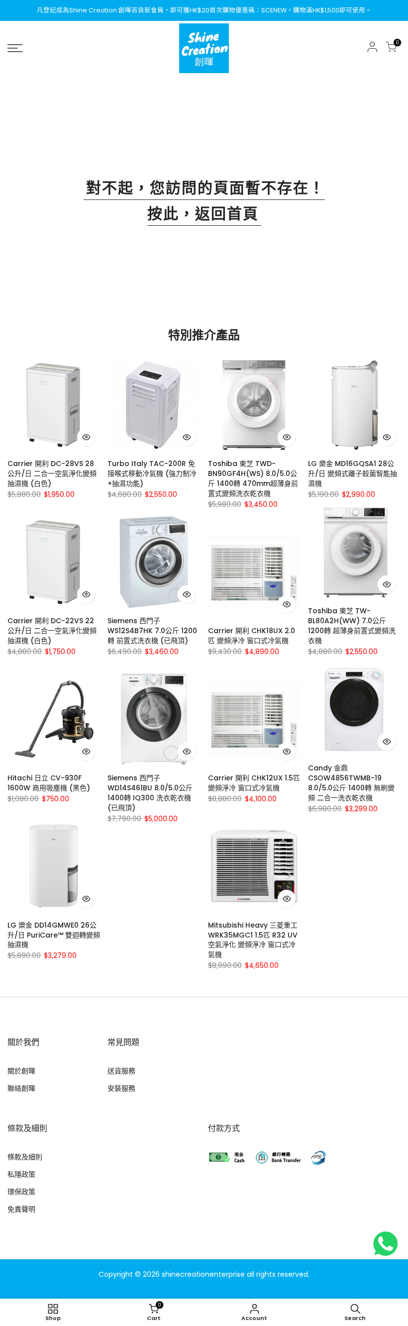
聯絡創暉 (21, 1088)
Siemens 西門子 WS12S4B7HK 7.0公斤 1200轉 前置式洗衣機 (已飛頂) (152, 631)
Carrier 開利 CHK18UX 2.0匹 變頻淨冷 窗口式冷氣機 (251, 636)
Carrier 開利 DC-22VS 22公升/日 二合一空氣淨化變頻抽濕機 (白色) (52, 631)
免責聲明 (21, 1209)
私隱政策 (21, 1174)
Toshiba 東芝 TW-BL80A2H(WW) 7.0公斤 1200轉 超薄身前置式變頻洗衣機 (352, 626)
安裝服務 (121, 1088)
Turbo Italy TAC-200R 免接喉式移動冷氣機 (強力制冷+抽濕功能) (152, 473)
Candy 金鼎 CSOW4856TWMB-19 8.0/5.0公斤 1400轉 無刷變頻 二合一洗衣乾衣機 (351, 783)
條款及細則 (24, 1157)
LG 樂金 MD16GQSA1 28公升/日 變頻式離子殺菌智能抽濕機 (352, 473)
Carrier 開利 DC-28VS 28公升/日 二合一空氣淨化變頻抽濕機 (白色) (52, 473)
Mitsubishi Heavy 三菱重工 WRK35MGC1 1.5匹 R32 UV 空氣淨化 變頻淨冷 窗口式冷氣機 (253, 940)
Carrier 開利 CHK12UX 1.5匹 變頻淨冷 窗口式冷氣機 (254, 783)
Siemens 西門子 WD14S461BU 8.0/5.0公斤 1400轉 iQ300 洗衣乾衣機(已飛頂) (150, 793)
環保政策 (21, 1192)
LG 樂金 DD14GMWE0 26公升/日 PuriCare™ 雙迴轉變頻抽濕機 (53, 935)
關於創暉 (21, 1071)
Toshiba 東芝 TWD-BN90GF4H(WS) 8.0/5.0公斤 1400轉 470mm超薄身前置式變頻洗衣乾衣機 (253, 478)
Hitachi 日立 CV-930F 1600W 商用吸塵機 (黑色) (48, 783)
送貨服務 (121, 1071)
